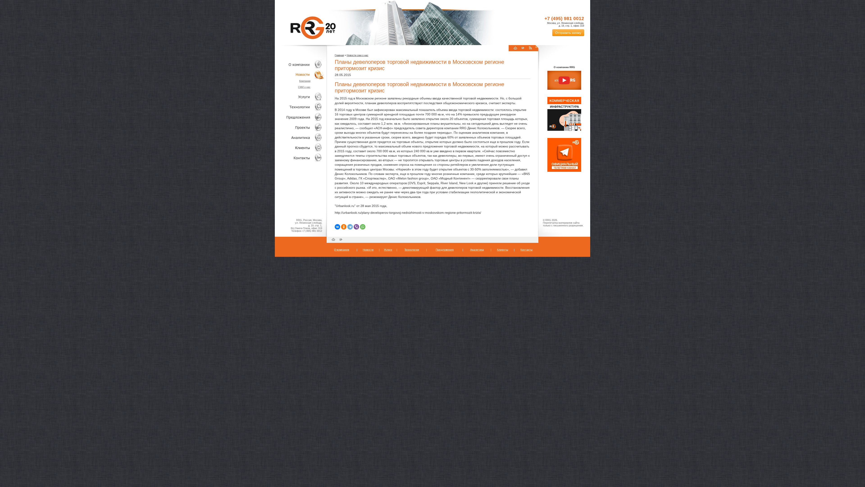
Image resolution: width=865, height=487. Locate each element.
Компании (304, 81)
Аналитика (299, 137)
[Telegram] (350, 227)
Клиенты (299, 147)
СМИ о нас (304, 87)
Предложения (445, 249)
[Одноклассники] (343, 227)
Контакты (299, 158)
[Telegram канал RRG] (564, 171)
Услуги (299, 97)
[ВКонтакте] (337, 227)
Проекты (299, 127)
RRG (313, 27)
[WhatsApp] (362, 227)
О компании (299, 64)
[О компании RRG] (564, 80)
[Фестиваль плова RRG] (564, 130)
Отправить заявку (568, 32)
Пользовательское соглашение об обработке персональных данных (562, 229)
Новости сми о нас (357, 55)
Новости (300, 74)
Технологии (299, 107)
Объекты (299, 117)
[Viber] (356, 227)
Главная (339, 55)
